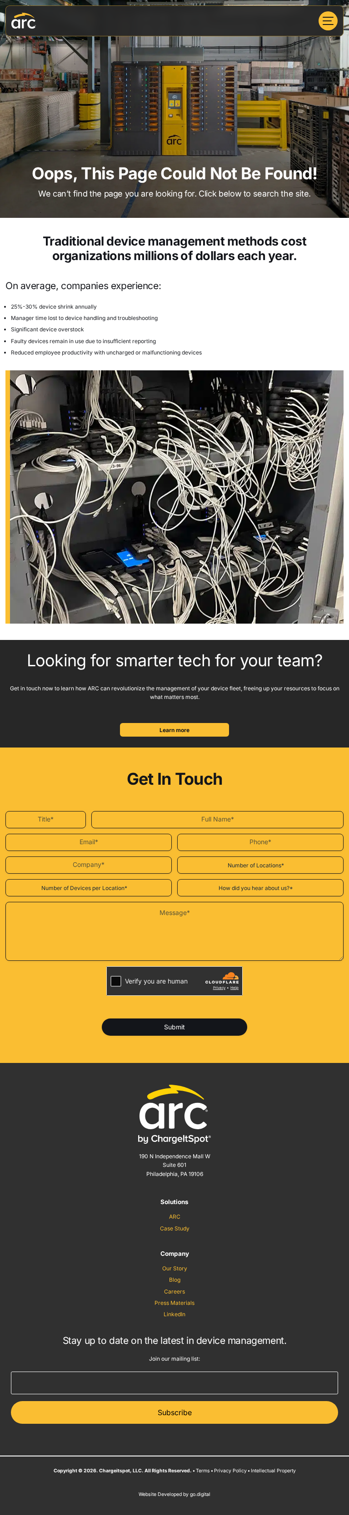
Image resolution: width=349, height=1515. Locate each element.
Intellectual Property (273, 1471)
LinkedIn (174, 1314)
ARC (174, 1216)
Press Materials (174, 1302)
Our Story (174, 1268)
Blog (174, 1279)
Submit (174, 1027)
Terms (203, 1471)
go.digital (200, 1494)
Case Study (174, 1228)
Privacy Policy (230, 1471)
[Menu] (328, 20)
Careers (174, 1291)
